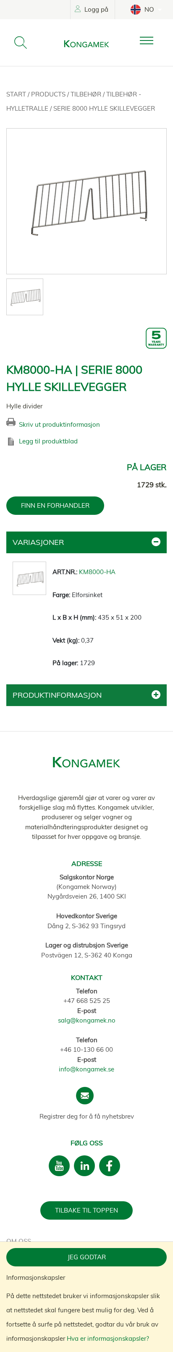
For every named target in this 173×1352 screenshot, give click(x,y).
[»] (153, 41)
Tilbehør (87, 94)
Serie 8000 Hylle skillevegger (104, 108)
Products (49, 94)
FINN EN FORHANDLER (55, 505)
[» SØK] (20, 42)
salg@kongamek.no (86, 1020)
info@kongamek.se (86, 1069)
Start (17, 94)
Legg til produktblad (48, 441)
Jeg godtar (87, 1257)
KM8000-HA (97, 572)
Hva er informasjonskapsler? (108, 1338)
